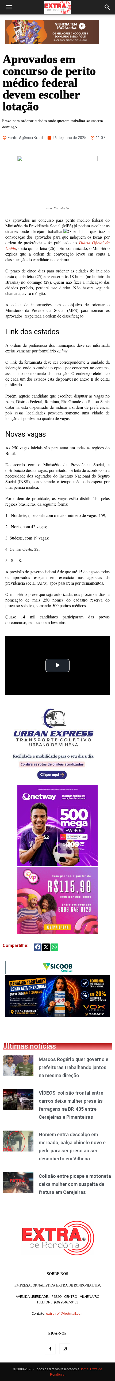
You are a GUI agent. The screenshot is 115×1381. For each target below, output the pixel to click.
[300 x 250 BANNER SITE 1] (57, 932)
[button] (9, 7)
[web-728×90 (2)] (57, 972)
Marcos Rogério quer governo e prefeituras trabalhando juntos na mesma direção (73, 1067)
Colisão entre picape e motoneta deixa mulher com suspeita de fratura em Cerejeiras (75, 1184)
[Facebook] (50, 1349)
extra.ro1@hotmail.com (64, 1313)
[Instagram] (64, 1348)
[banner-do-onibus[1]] (53, 782)
